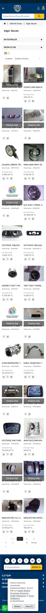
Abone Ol (36, 567)
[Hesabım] (38, 8)
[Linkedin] (20, 560)
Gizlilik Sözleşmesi (18, 596)
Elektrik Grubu (16, 24)
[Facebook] (7, 560)
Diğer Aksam (31, 24)
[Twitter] (13, 560)
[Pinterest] (38, 560)
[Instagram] (26, 560)
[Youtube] (32, 560)
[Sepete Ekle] (25, 101)
